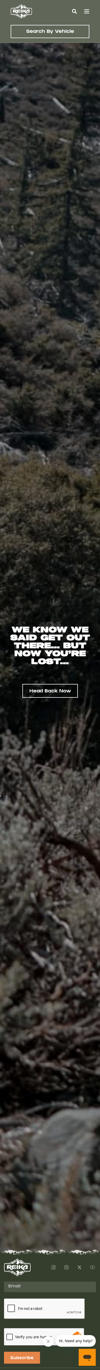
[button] (74, 11)
